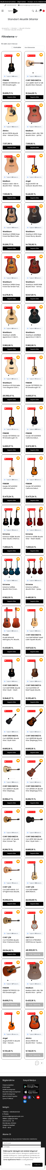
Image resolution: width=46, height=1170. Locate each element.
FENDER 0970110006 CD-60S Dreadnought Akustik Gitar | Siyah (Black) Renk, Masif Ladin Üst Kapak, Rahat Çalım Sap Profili (11, 84)
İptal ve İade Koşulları (10, 1096)
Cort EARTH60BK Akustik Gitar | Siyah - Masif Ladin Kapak (11, 689)
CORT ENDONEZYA (33, 80)
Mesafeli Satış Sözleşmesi (11, 1092)
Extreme (6, 534)
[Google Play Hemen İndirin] (32, 1086)
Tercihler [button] (28, 1165)
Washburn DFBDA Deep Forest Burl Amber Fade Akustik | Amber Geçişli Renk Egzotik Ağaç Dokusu (11, 286)
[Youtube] (38, 1097)
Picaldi (5, 635)
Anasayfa (5, 28)
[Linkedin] (25, 1101)
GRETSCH (30, 937)
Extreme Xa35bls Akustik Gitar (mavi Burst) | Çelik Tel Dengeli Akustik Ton (10, 588)
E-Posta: (6, 1114)
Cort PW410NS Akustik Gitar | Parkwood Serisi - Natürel (11, 941)
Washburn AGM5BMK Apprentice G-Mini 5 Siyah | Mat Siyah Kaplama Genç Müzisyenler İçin (33, 336)
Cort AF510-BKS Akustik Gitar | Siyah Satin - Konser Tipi (34, 840)
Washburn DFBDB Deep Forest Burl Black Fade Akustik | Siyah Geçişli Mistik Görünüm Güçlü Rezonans (11, 235)
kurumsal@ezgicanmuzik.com (30, 5)
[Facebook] (29, 1097)
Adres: (5, 1118)
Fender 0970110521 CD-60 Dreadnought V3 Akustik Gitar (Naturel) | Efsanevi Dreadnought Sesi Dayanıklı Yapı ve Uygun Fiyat (34, 386)
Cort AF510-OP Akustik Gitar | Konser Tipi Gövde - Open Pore (11, 840)
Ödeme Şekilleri (8, 1085)
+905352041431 (11, 5)
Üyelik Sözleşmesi (9, 1094)
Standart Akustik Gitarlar (13, 30)
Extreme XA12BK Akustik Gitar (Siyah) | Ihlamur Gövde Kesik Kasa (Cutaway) (11, 538)
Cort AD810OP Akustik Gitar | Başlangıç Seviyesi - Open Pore (11, 790)
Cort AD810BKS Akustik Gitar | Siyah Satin (11, 739)
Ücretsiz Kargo (9, 55)
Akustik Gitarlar (24, 28)
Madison (29, 130)
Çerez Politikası (8, 1098)
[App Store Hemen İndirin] (32, 1092)
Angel (28, 181)
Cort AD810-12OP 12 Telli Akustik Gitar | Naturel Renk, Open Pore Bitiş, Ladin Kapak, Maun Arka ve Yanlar (34, 84)
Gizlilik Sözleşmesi (9, 1089)
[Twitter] (34, 1097)
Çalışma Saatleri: (9, 1125)
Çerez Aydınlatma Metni (11, 1159)
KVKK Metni (6, 1087)
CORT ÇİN (7, 887)
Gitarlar (14, 28)
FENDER (6, 80)
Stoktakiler (17, 47)
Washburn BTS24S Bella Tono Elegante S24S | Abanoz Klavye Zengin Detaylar (11, 386)
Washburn (7, 231)
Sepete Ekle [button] (11, 97)
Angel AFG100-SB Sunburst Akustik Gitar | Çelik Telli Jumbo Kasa (34, 185)
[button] (2, 11)
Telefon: (6, 1112)
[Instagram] (25, 1097)
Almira (5, 130)
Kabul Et (37, 1165)
